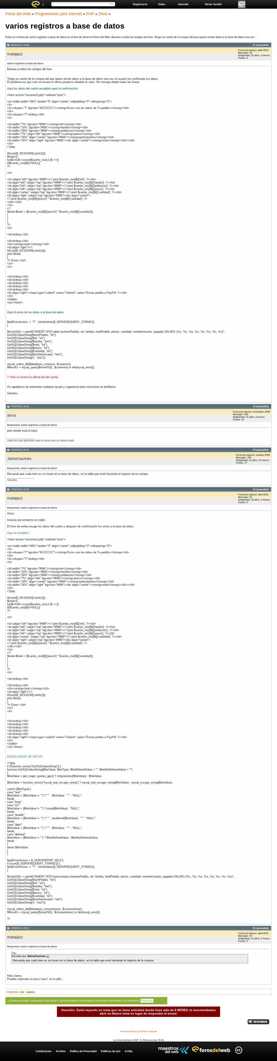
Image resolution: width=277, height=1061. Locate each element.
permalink (262, 45)
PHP (90, 14)
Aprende (183, 4)
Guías (161, 4)
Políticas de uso (110, 1051)
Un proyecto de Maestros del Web (173, 1050)
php (22, 992)
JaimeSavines (19, 458)
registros (30, 992)
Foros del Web (18, 14)
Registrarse (140, 4)
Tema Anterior (130, 1031)
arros (11, 415)
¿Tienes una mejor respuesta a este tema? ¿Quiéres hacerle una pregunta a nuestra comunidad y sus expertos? (80, 1000)
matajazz (15, 54)
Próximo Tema (146, 1031)
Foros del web (37, 4)
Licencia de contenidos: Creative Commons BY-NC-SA (238, 1050)
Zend (102, 14)
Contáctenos (44, 1051)
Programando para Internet (58, 14)
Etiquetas (12, 992)
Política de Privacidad (83, 1051)
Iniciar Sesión (213, 4)
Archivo (61, 1051)
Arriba (128, 1051)
